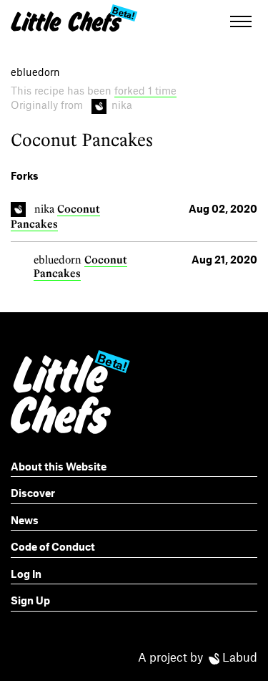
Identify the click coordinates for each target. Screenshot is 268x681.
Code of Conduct (53, 546)
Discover (33, 493)
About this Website (58, 466)
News (25, 520)
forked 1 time (145, 90)
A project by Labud (197, 656)
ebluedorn (57, 259)
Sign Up (30, 600)
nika (44, 209)
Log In (26, 574)
